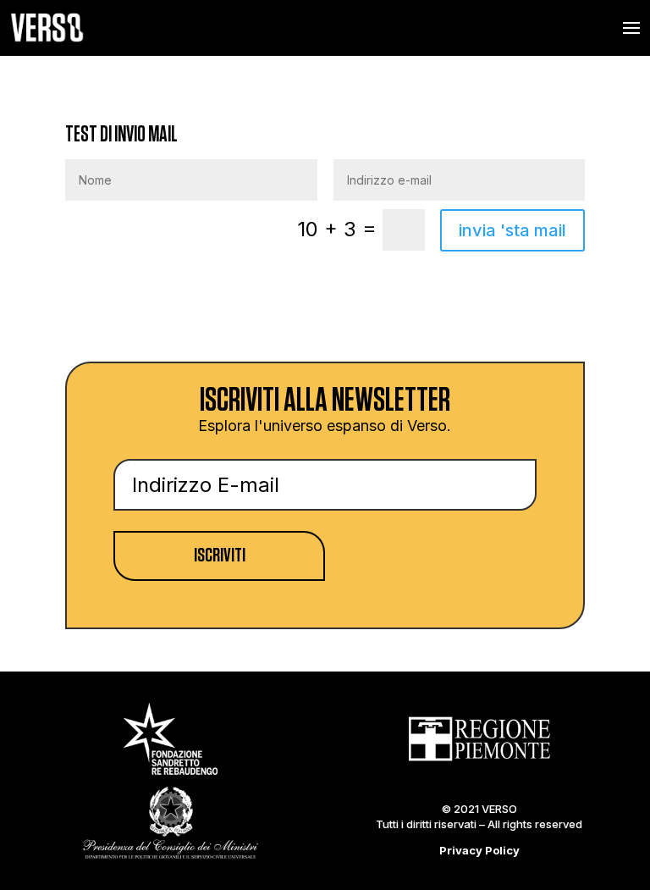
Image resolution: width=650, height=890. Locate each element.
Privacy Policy (479, 850)
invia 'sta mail (512, 230)
